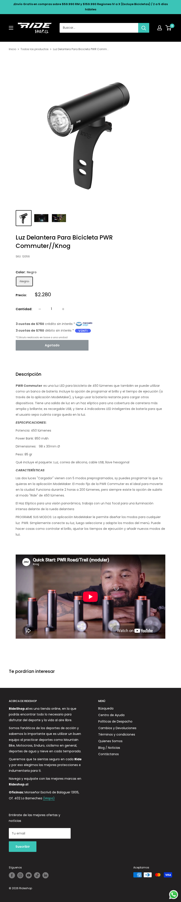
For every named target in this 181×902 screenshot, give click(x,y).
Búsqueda (105, 708)
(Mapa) (49, 798)
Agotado (52, 345)
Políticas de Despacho (115, 721)
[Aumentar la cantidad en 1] (63, 309)
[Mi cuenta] (159, 27)
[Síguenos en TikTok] (37, 875)
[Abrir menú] (11, 28)
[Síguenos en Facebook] (12, 875)
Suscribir (22, 846)
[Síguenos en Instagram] (20, 875)
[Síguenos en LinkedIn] (45, 875)
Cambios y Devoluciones (117, 728)
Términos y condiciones (116, 734)
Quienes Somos (110, 741)
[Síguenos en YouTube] (29, 875)
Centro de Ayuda (111, 715)
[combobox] (99, 28)
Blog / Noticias (109, 747)
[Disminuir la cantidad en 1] (39, 309)
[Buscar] (143, 28)
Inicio (12, 49)
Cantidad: (24, 309)
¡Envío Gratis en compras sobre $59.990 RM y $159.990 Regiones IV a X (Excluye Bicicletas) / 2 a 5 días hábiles (90, 6)
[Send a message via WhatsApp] (173, 894)
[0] (168, 27)
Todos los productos (35, 49)
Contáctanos (108, 754)
